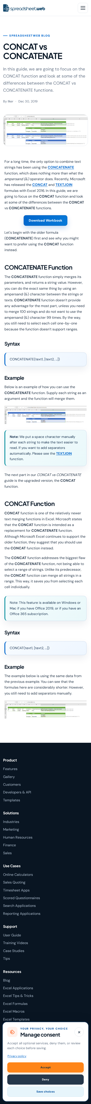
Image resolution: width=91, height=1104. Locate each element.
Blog (6, 980)
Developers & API (17, 792)
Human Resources (17, 837)
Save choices (45, 1091)
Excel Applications (18, 988)
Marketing (11, 829)
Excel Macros (14, 1011)
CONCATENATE (61, 167)
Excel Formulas (15, 1003)
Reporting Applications (21, 913)
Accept (45, 1067)
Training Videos (15, 943)
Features (10, 769)
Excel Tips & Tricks (18, 995)
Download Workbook (45, 220)
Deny (45, 1079)
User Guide (12, 935)
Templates (11, 800)
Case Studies (13, 950)
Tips (6, 958)
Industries (11, 821)
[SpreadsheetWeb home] (37, 8)
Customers (12, 784)
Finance (9, 845)
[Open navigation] (83, 8)
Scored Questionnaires (21, 898)
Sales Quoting (14, 882)
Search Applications (19, 905)
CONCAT (39, 184)
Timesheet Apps (16, 890)
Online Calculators (18, 874)
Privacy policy (17, 1056)
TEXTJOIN (63, 184)
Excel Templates (16, 1019)
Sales (7, 853)
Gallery (9, 776)
